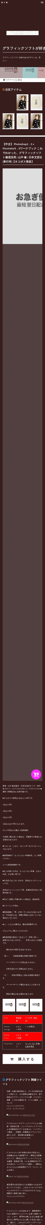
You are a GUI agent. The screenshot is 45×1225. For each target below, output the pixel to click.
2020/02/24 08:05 (23, 1176)
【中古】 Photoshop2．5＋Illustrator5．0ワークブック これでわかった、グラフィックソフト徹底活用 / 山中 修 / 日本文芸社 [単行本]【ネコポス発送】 (23, 152)
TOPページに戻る (13, 79)
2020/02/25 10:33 (29, 1115)
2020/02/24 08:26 (23, 1144)
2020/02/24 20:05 (27, 1203)
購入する (24, 1059)
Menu (41, 2)
